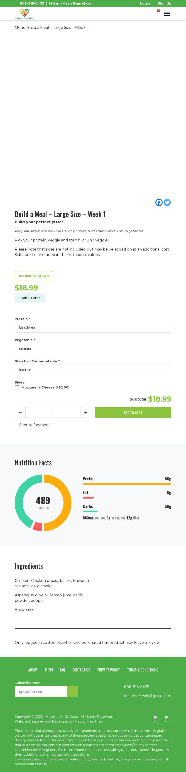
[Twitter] (167, 202)
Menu (20, 27)
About (33, 670)
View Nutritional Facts (33, 275)
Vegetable (25, 340)
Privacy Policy (108, 670)
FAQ (62, 670)
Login (145, 3)
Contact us (81, 670)
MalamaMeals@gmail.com (71, 3)
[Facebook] (159, 202)
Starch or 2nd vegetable (37, 361)
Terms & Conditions (142, 670)
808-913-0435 (32, 3)
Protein (22, 319)
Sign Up (164, 3)
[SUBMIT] (72, 691)
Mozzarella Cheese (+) (44, 387)
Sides (19, 382)
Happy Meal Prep (89, 721)
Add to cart (133, 412)
